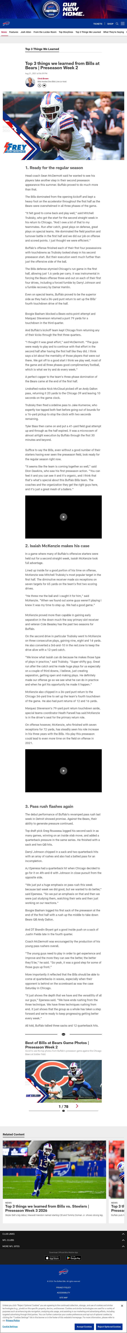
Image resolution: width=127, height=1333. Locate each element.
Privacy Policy (63, 1287)
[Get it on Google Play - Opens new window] (73, 1259)
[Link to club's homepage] (6, 22)
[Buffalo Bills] (63, 1272)
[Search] (117, 24)
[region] (63, 1317)
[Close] (122, 1305)
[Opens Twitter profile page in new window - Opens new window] (39, 85)
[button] (63, 517)
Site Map (63, 1297)
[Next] (77, 1106)
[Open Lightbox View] (63, 1088)
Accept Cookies (84, 1326)
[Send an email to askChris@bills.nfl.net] (44, 85)
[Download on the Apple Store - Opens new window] (52, 1258)
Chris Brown (43, 78)
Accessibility (63, 1293)
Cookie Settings (10, 1326)
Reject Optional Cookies (109, 1326)
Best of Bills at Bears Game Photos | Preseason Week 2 (57, 1044)
